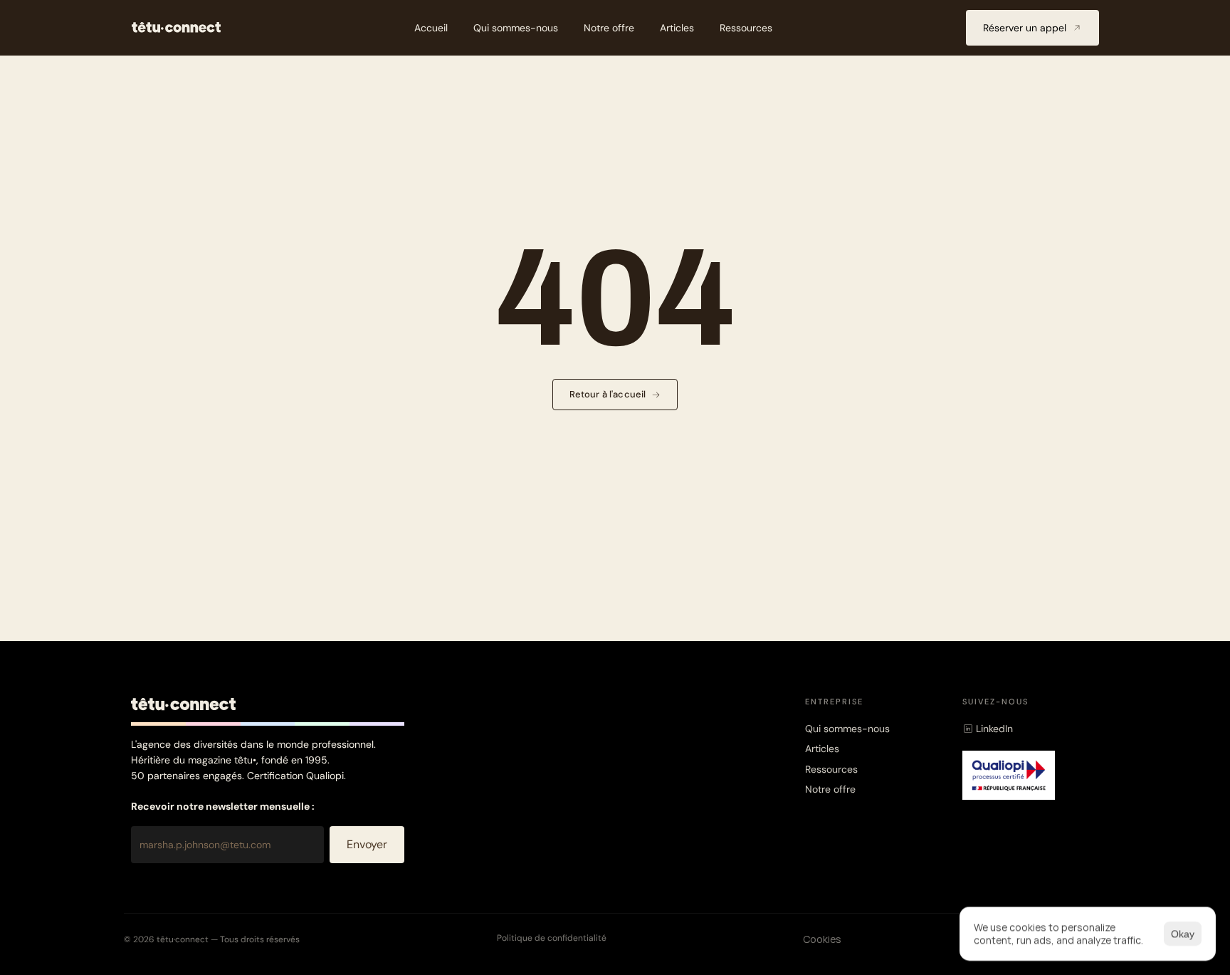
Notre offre (830, 789)
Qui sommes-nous (847, 728)
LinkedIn (994, 728)
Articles (822, 748)
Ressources (831, 769)
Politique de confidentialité (551, 938)
